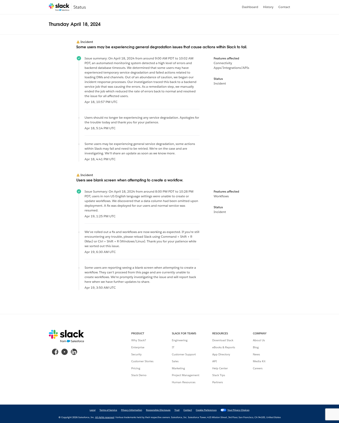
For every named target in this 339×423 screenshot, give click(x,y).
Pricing (135, 368)
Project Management (185, 375)
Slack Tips (218, 375)
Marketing (178, 368)
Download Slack (222, 340)
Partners (217, 382)
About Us (259, 340)
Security (136, 354)
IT (173, 347)
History (268, 7)
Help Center (220, 368)
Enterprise (137, 347)
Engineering (180, 340)
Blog (256, 347)
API (214, 361)
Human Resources (183, 382)
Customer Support (184, 354)
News (256, 354)
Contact (284, 7)
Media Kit (259, 361)
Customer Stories (142, 361)
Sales (175, 361)
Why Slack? (138, 340)
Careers (257, 368)
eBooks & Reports (223, 347)
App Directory (221, 354)
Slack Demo (139, 375)
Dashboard (250, 7)
